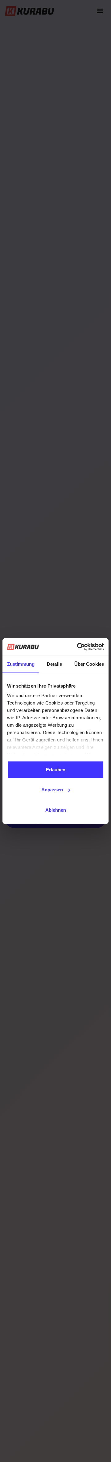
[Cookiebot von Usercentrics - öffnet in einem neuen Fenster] (78, 647)
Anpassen (52, 789)
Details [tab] (54, 663)
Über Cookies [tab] (89, 663)
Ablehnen (55, 809)
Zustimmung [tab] (21, 663)
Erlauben (55, 769)
